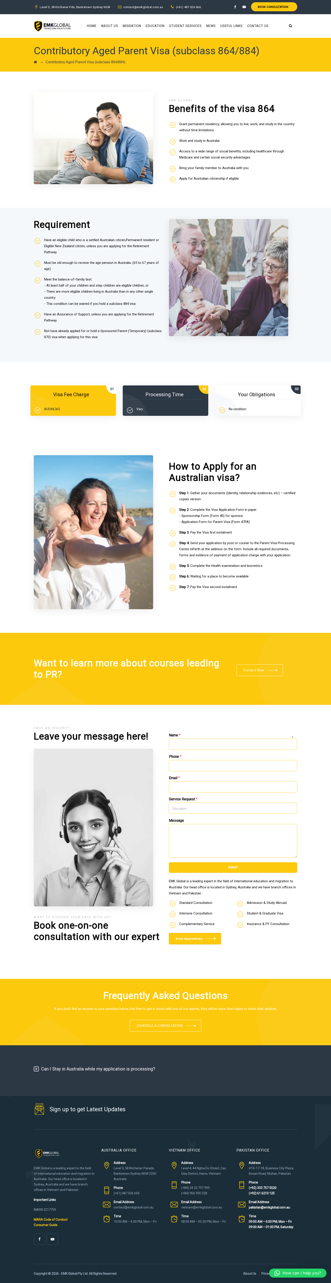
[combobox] (233, 808)
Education (155, 26)
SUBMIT (233, 867)
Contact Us (258, 26)
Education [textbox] (179, 808)
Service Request (183, 799)
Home (92, 26)
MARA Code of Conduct (51, 1219)
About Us (109, 26)
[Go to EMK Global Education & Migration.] (35, 62)
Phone (175, 756)
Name (175, 735)
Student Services (185, 26)
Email (174, 778)
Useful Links (231, 26)
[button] (297, 1273)
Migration (132, 26)
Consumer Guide (45, 1225)
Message (176, 820)
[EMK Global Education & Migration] (52, 26)
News (211, 26)
